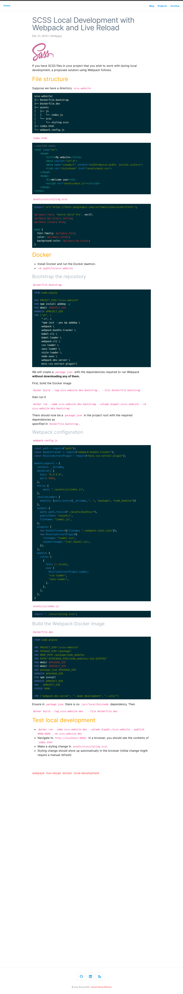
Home (7, 5)
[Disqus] (91, 823)
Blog (151, 6)
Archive (174, 6)
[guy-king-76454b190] (90, 976)
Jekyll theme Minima (101, 987)
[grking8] (81, 976)
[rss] (99, 976)
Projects (162, 6)
